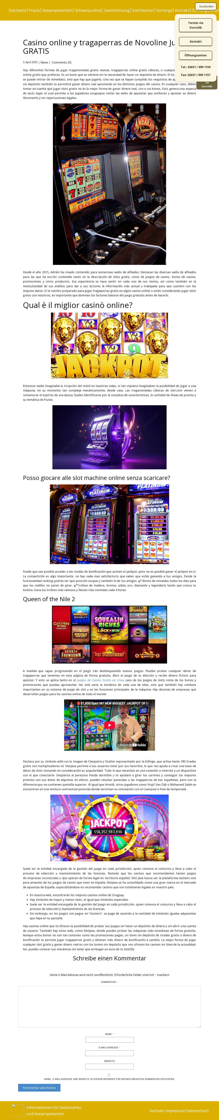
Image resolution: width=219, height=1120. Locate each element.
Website (109, 1060)
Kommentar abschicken (39, 1088)
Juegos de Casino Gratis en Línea (100, 680)
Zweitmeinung (117, 10)
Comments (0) (61, 62)
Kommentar (109, 981)
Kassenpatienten (57, 10)
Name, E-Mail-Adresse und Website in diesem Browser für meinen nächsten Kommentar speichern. (109, 1078)
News (44, 62)
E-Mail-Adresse (109, 1047)
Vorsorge (164, 10)
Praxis (34, 10)
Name (109, 1034)
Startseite (17, 10)
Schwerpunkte (88, 10)
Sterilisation (143, 10)
